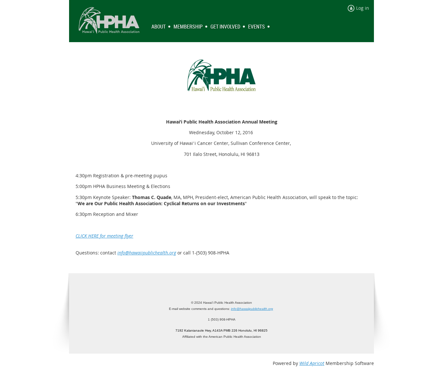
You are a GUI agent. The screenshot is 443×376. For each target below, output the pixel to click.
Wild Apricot (311, 363)
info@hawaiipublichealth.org (146, 253)
